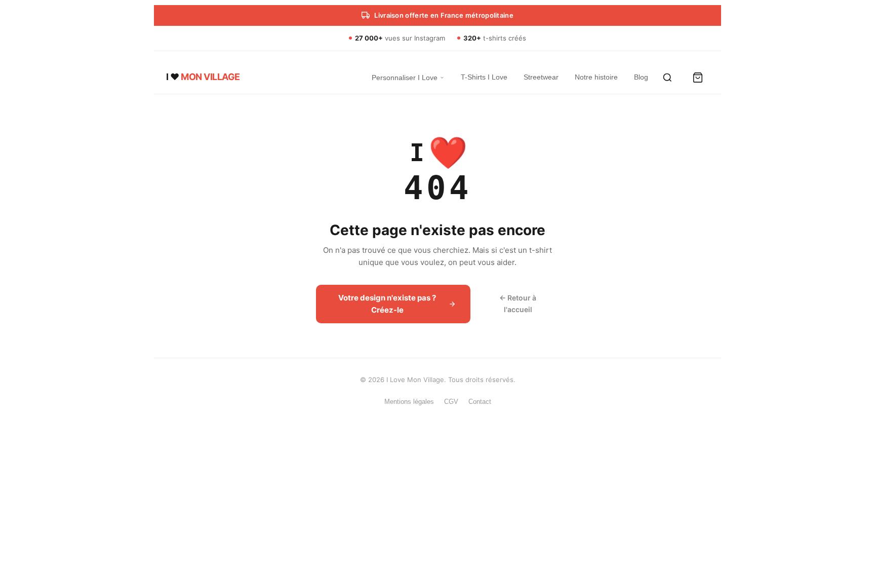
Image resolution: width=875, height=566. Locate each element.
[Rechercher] (667, 77)
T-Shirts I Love (484, 77)
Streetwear (541, 77)
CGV (451, 401)
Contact (479, 401)
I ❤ (203, 76)
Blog (641, 77)
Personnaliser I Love (404, 77)
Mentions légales (409, 401)
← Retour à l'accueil (517, 303)
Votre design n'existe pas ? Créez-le (387, 304)
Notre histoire (596, 77)
